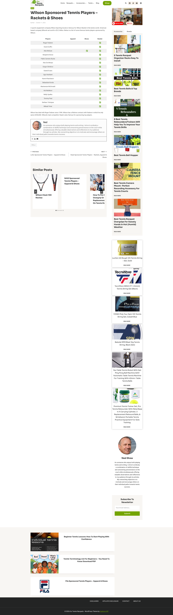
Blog (97, 3)
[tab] (57, 210)
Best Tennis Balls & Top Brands (125, 90)
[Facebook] (129, 3)
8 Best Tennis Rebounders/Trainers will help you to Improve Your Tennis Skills (127, 123)
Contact (125, 601)
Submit (127, 514)
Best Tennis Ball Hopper (126, 155)
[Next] (101, 191)
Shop (107, 3)
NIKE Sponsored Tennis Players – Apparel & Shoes (72, 181)
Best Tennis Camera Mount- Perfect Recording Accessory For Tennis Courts (126, 187)
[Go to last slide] (35, 191)
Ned (33, 23)
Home (63, 3)
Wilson (33, 145)
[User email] (37, 139)
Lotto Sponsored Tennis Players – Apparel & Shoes (48, 153)
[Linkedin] (35, 139)
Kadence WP (104, 611)
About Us (136, 601)
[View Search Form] (125, 3)
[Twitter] (133, 3)
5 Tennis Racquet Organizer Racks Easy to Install (126, 58)
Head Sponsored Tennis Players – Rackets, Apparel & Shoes (88, 154)
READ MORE (117, 66)
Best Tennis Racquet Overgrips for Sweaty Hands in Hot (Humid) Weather (125, 223)
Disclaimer (94, 601)
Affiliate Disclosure (110, 601)
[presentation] (45, 182)
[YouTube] (136, 3)
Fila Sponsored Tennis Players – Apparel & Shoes (86, 581)
